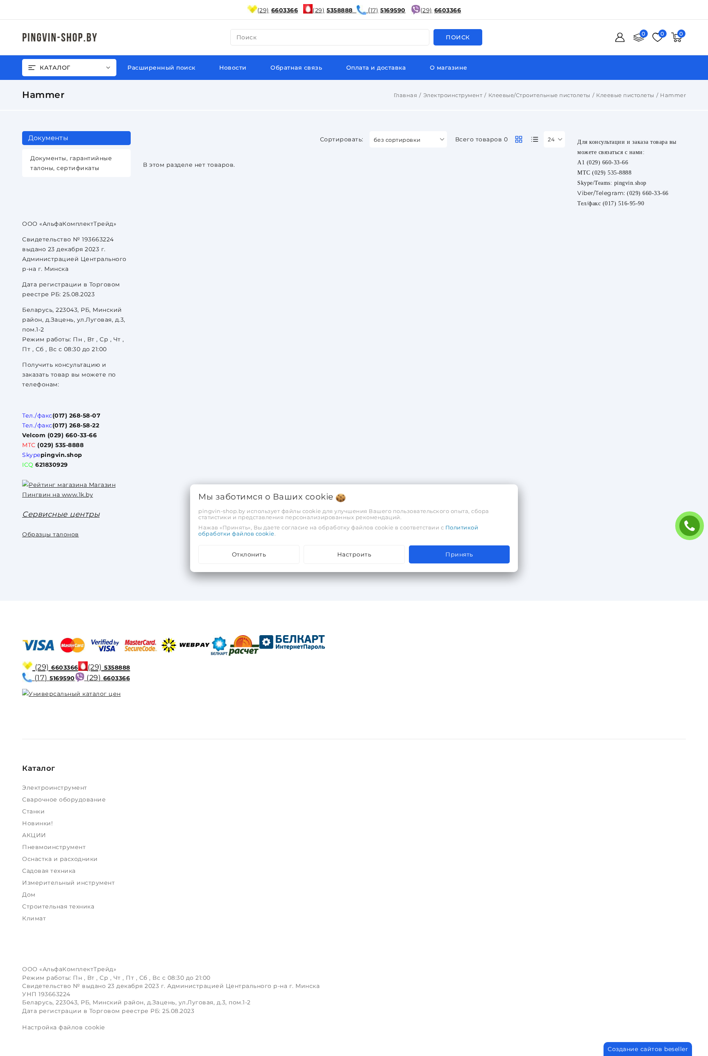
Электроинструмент (453, 95)
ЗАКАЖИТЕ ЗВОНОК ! (691, 528)
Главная (406, 95)
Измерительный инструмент (69, 882)
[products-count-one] (535, 139)
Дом (29, 894)
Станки (35, 811)
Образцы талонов (50, 534)
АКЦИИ (35, 835)
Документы (48, 138)
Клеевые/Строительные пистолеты (539, 95)
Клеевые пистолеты (625, 95)
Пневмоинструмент (55, 847)
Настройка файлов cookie (63, 1027)
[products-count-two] (519, 139)
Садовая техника (49, 871)
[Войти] (620, 37)
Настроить (354, 554)
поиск (246, 37)
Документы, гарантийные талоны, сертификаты (71, 163)
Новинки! (38, 823)
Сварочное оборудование (65, 799)
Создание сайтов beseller (648, 1049)
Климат (35, 918)
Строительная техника (59, 906)
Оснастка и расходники (61, 859)
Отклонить (249, 554)
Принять (459, 554)
